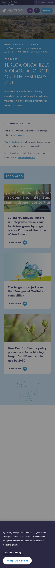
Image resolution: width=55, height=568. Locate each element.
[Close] (53, 523)
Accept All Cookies (17, 560)
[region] (27, 544)
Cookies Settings (13, 552)
